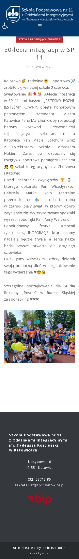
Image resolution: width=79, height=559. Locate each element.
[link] (5, 25)
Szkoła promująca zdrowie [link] (39, 39)
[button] (39, 26)
